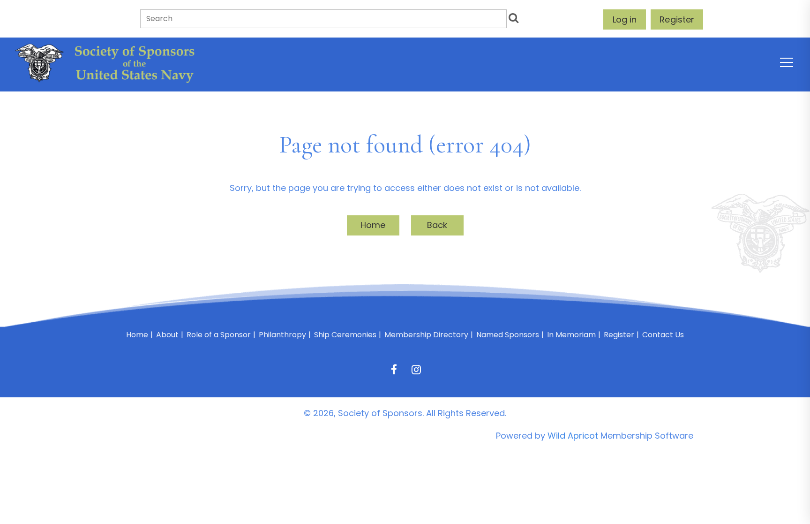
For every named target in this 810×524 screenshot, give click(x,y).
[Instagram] (416, 369)
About (167, 334)
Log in (625, 19)
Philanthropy (282, 334)
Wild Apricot (573, 435)
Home (373, 225)
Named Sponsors (507, 334)
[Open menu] (786, 62)
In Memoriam (571, 334)
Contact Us (663, 334)
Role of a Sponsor (219, 334)
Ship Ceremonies (345, 334)
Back (437, 225)
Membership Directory (426, 334)
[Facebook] (394, 369)
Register (677, 19)
